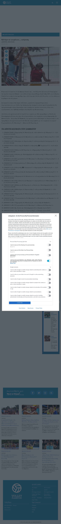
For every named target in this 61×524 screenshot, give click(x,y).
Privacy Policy (39, 308)
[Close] (56, 216)
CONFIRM (20, 302)
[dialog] (30, 262)
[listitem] (30, 241)
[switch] (49, 245)
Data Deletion (22, 308)
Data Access (30, 308)
